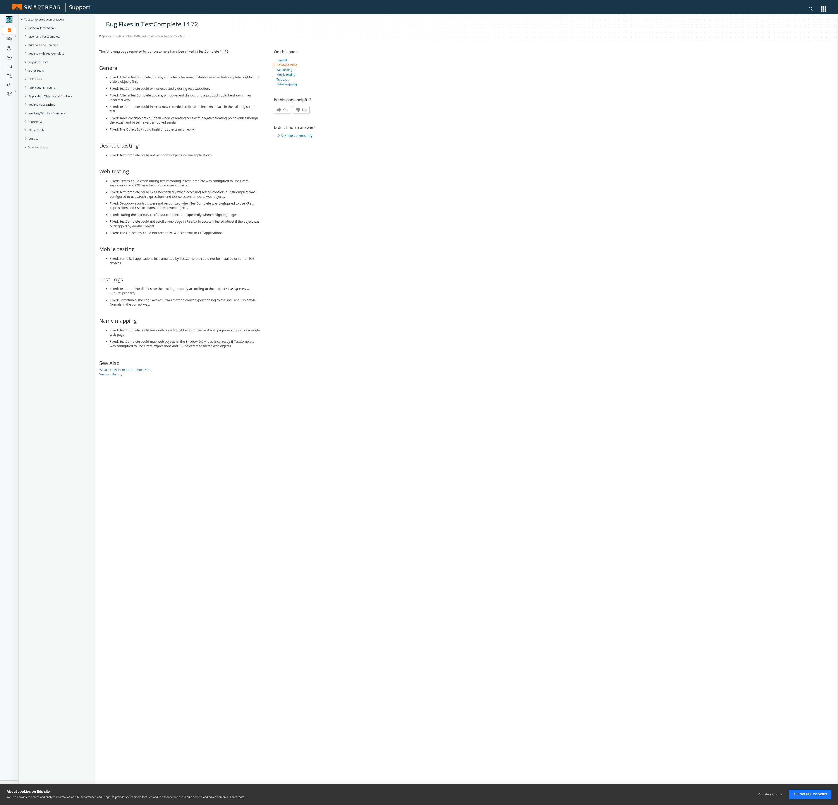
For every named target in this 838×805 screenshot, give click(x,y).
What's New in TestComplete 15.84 (125, 369)
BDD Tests (35, 79)
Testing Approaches (42, 105)
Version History (110, 374)
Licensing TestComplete (44, 36)
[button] (823, 9)
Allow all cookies (810, 794)
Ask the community (297, 135)
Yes (285, 109)
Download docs (38, 147)
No (304, 109)
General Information (42, 28)
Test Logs (282, 79)
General (281, 60)
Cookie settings (770, 794)
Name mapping (286, 84)
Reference (36, 122)
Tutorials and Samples (43, 45)
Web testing (284, 70)
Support (79, 7)
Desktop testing (286, 65)
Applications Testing (42, 87)
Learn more (237, 797)
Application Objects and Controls (50, 96)
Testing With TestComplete (46, 53)
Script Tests (36, 70)
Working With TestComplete (47, 113)
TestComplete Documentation (44, 19)
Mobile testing (285, 75)
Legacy (33, 139)
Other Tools (36, 130)
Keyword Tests (38, 62)
